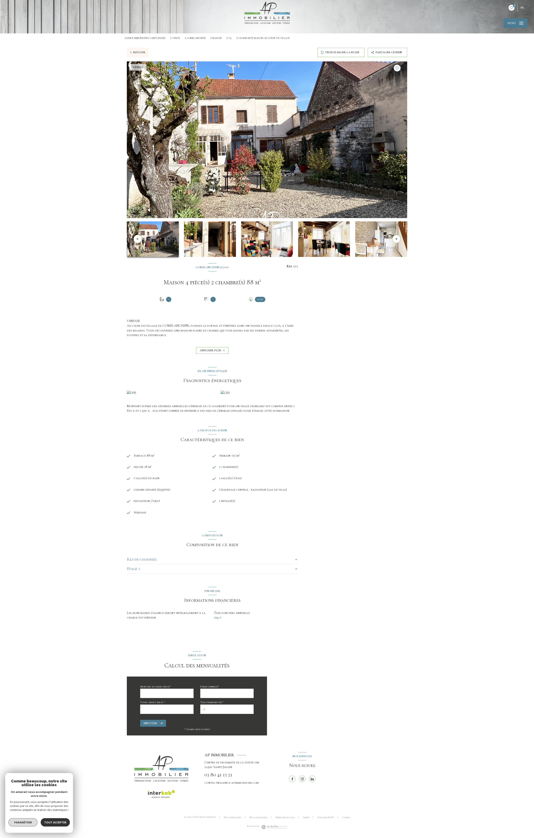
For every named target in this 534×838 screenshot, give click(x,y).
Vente (176, 38)
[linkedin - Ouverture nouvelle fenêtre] (312, 779)
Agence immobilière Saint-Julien (144, 38)
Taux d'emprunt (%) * (212, 702)
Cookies (346, 817)
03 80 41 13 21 (218, 775)
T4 (230, 38)
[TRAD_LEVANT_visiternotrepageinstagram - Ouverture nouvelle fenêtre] (302, 779)
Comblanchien (196, 38)
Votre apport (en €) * (152, 702)
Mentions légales (285, 817)
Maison (217, 38)
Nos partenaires (258, 817)
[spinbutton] (227, 709)
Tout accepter (55, 822)
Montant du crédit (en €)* (155, 686)
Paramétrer (23, 822)
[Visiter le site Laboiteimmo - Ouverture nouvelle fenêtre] (274, 827)
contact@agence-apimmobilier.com (231, 783)
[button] (396, 239)
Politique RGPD (325, 817)
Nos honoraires (232, 817)
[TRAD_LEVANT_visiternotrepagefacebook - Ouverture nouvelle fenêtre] (292, 779)
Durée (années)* (209, 686)
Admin (306, 817)
